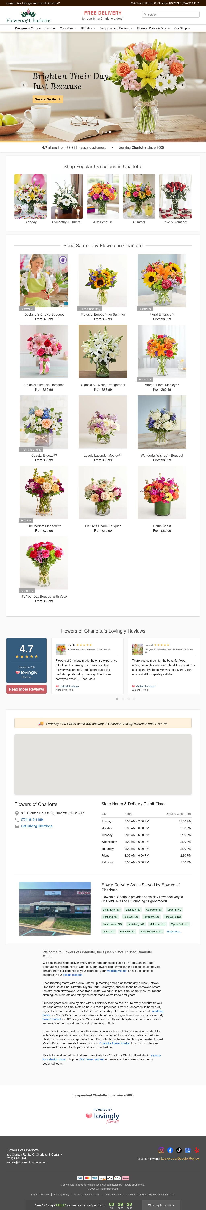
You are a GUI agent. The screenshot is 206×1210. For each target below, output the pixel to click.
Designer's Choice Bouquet (158, 649)
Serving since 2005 (141, 147)
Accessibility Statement (86, 1194)
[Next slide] (182, 85)
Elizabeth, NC (151, 916)
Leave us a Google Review (180, 1158)
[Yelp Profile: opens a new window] (197, 1150)
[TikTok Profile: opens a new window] (179, 1150)
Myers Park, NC (179, 924)
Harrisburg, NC (135, 924)
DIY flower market (92, 1059)
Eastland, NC (110, 916)
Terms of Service (40, 1194)
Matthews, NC (157, 924)
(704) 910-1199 (32, 819)
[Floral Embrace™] (61, 649)
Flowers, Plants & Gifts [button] (152, 28)
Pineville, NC (127, 931)
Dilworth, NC (174, 909)
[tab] (103, 132)
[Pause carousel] (97, 132)
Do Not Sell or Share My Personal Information (150, 1194)
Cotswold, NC (154, 909)
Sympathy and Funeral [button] (115, 28)
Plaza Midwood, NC (151, 931)
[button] (117, 699)
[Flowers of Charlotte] (35, 15)
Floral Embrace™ (76, 649)
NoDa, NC (108, 931)
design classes (72, 974)
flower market (52, 1019)
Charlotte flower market (114, 1043)
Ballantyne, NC (111, 909)
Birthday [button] (87, 28)
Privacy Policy (61, 1194)
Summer (50, 28)
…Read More (86, 679)
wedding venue (116, 970)
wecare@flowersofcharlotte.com (26, 1162)
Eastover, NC (130, 916)
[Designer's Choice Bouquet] (137, 649)
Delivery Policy (112, 1194)
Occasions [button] (67, 28)
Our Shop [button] (181, 28)
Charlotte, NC (133, 909)
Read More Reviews (26, 689)
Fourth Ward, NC (112, 924)
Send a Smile (45, 99)
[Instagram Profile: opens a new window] (161, 1150)
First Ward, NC (173, 916)
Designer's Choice (28, 28)
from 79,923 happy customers (74, 147)
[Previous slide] (24, 85)
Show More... (174, 931)
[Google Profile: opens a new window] (188, 1150)
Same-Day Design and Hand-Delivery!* (33, 3)
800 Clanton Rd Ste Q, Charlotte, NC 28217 (34, 1154)
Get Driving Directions (36, 826)
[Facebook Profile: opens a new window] (170, 1150)
